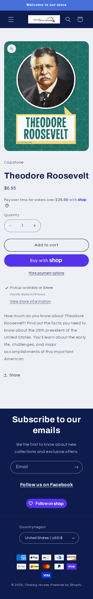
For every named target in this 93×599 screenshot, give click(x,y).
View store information (30, 301)
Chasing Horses (37, 585)
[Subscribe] (76, 467)
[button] (11, 19)
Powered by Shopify (66, 585)
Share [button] (14, 375)
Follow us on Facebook (46, 484)
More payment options (46, 273)
